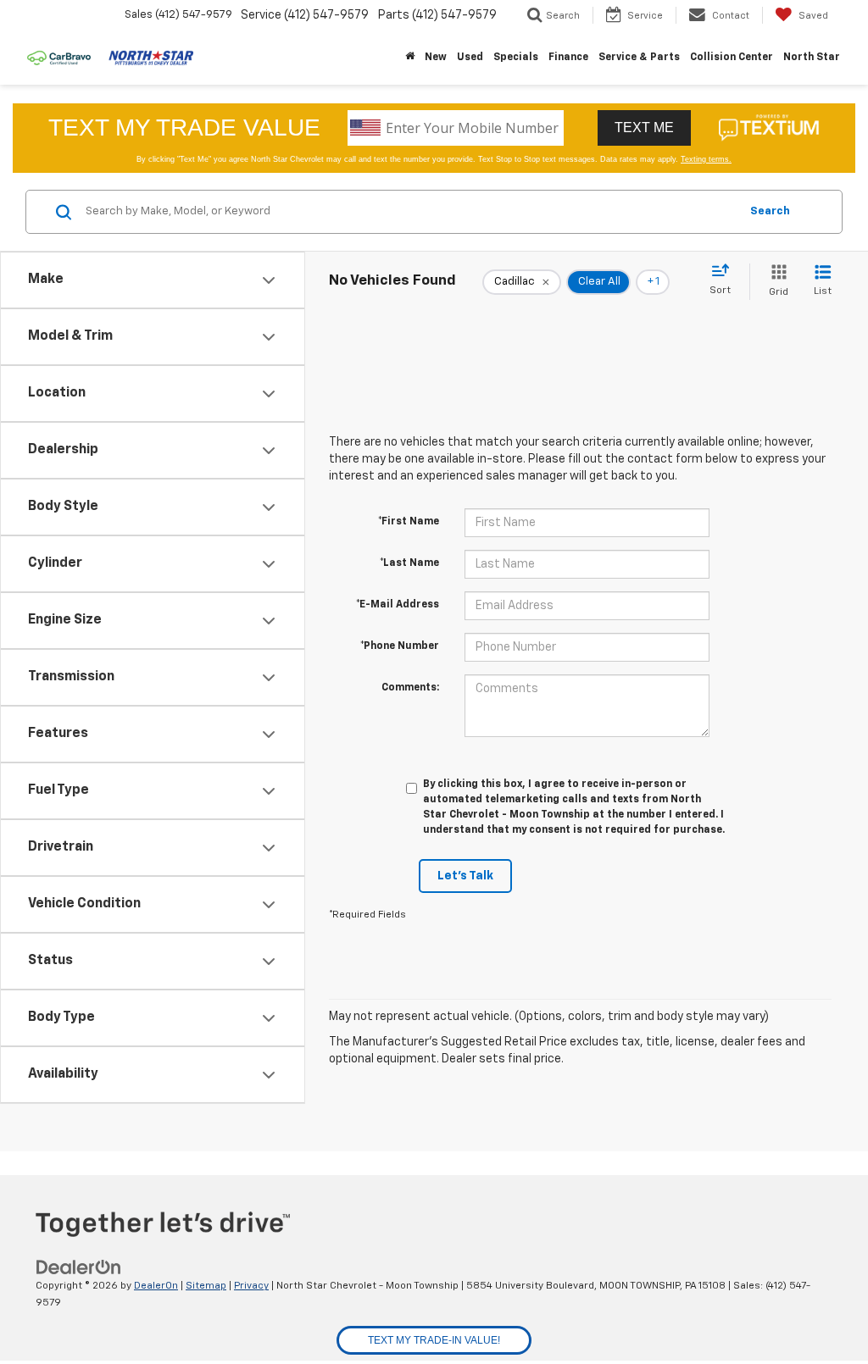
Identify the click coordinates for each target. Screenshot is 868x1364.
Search (770, 211)
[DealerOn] (79, 1267)
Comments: (410, 688)
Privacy (251, 1286)
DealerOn (156, 1286)
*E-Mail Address (397, 605)
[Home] (410, 57)
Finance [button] (568, 58)
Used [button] (470, 58)
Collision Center (731, 58)
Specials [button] (515, 58)
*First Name (408, 522)
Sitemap (206, 1286)
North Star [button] (811, 58)
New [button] (436, 58)
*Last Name (409, 563)
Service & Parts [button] (639, 58)
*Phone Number (399, 646)
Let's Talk (465, 876)
